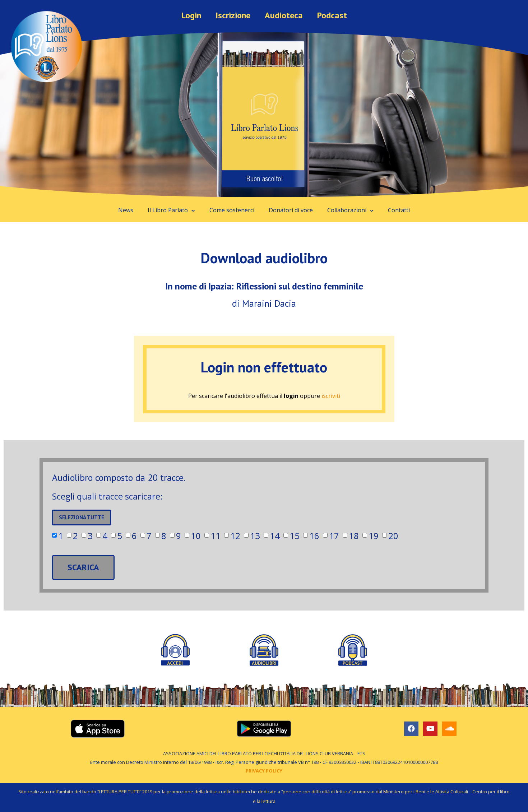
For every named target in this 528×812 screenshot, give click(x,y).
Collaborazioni (346, 210)
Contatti (399, 210)
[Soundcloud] (449, 728)
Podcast (332, 15)
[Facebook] (411, 728)
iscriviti (330, 396)
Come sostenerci (231, 210)
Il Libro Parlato (168, 210)
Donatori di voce (291, 210)
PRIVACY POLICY (264, 770)
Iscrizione (233, 15)
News (125, 210)
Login (191, 15)
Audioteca (284, 15)
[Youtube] (430, 728)
